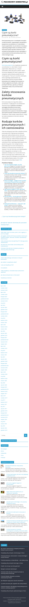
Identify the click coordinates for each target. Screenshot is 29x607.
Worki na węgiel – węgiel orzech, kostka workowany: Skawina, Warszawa (15, 181)
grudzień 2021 (4, 335)
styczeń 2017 (4, 408)
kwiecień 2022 (4, 326)
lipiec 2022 (3, 324)
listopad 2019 (4, 387)
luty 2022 (3, 331)
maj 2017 (3, 400)
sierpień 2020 (4, 370)
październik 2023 (4, 314)
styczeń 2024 (4, 307)
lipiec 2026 (3, 286)
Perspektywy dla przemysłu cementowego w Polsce (12, 553)
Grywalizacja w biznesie (6, 277)
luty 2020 (3, 382)
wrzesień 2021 (4, 342)
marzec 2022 (4, 329)
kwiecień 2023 (4, 320)
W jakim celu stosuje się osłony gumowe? (10, 566)
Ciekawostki (3, 453)
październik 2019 (4, 389)
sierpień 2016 (4, 419)
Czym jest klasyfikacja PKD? (7, 265)
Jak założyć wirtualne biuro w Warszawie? (10, 275)
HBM (20, 160)
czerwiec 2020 (4, 374)
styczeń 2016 (4, 428)
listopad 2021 (4, 337)
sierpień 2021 (4, 344)
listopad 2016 (4, 413)
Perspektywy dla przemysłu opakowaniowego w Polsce (13, 591)
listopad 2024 (4, 296)
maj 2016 (3, 421)
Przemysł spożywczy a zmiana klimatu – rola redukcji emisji (14, 560)
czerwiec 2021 (4, 348)
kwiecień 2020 (4, 378)
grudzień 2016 (4, 410)
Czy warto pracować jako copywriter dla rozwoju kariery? (14, 583)
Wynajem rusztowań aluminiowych (9, 569)
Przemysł (4, 30)
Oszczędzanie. (4, 267)
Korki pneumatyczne (7, 65)
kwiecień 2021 (4, 352)
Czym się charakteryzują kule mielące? (14, 173)
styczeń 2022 (4, 333)
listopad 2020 (4, 363)
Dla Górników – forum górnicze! (12, 196)
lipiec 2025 (3, 292)
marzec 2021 (4, 354)
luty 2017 (3, 406)
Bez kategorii (4, 449)
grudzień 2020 (4, 361)
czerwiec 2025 (4, 294)
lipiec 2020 (3, 372)
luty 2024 (3, 305)
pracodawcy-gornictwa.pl (15, 37)
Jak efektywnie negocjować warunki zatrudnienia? (12, 580)
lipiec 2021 (3, 346)
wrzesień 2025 (4, 290)
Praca (2, 455)
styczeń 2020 (4, 385)
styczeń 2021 (4, 359)
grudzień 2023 (4, 309)
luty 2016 (3, 426)
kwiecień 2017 (4, 402)
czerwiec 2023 (4, 316)
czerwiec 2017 (4, 398)
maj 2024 (3, 303)
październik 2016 (4, 415)
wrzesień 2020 (4, 367)
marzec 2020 (4, 380)
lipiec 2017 (3, 395)
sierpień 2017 (4, 393)
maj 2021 (3, 350)
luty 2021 (3, 357)
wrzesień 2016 (4, 417)
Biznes (2, 451)
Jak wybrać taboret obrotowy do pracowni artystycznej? (14, 223)
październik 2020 (4, 365)
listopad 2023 (4, 311)
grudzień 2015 (4, 430)
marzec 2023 (4, 322)
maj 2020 (3, 376)
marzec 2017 (4, 404)
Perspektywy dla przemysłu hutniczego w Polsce (12, 563)
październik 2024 (4, 298)
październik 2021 (4, 339)
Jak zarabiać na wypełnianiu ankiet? (9, 262)
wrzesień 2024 (4, 301)
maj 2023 (3, 318)
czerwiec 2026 (4, 288)
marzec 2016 (4, 423)
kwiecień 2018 (4, 391)
